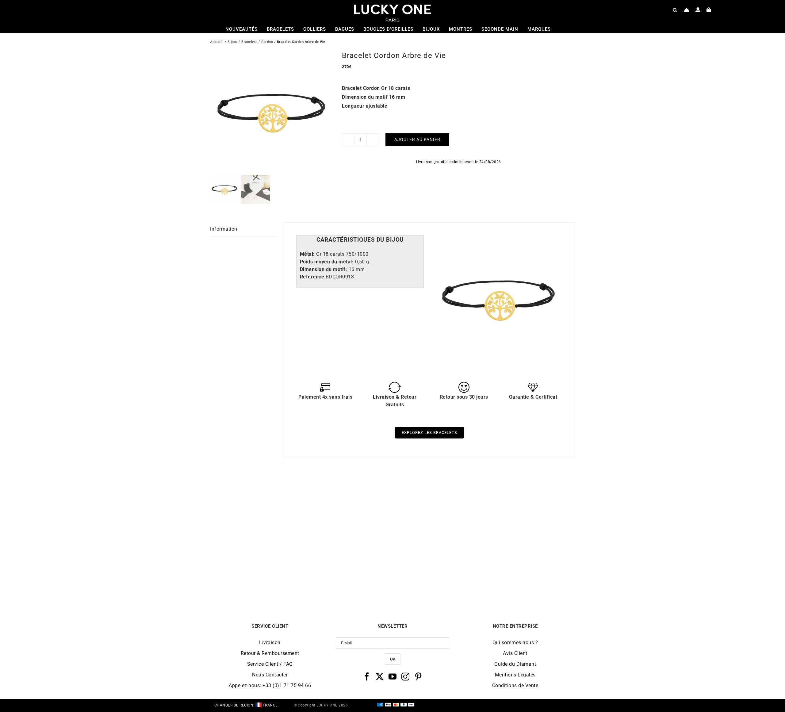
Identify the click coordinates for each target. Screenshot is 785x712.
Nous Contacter (270, 675)
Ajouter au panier (417, 139)
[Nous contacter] (686, 9)
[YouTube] (393, 676)
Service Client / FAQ (270, 664)
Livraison (270, 642)
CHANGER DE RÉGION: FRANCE (246, 705)
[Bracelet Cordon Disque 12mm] (255, 490)
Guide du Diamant (515, 664)
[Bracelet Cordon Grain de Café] (438, 490)
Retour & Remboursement (270, 653)
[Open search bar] (675, 9)
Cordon (267, 42)
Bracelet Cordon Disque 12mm (255, 580)
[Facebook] (367, 676)
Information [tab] (223, 229)
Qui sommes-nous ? (515, 642)
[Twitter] (380, 676)
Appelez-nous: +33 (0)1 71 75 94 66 (270, 685)
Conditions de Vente (515, 685)
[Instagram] (405, 676)
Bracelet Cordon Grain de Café (438, 580)
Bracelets (249, 42)
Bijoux (233, 42)
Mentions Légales (515, 675)
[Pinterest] (418, 676)
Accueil (216, 42)
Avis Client (515, 653)
